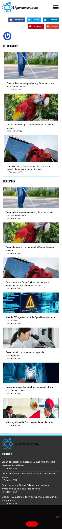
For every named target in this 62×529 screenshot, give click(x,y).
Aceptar (32, 524)
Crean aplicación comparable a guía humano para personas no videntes (30, 85)
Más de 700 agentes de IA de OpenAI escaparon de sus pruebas (30, 319)
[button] (55, 7)
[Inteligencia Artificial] (20, 7)
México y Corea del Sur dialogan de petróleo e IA (29, 422)
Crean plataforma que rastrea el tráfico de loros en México (31, 126)
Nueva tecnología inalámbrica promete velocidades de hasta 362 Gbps (30, 389)
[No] (57, 516)
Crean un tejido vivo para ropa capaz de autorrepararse (25, 354)
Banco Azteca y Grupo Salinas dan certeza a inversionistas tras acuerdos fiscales (28, 168)
